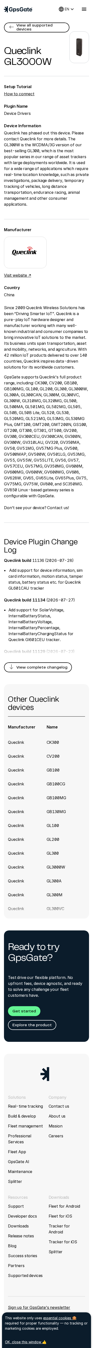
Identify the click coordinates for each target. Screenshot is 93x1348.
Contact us (59, 1106)
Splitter (15, 1181)
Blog (12, 1245)
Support (16, 1206)
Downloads (18, 1225)
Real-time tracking (25, 1106)
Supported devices (25, 1275)
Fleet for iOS (60, 1216)
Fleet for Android (64, 1206)
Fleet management (25, 1125)
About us (57, 1116)
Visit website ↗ (17, 275)
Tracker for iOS (63, 1241)
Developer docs (22, 1216)
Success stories (22, 1255)
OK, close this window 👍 (25, 1342)
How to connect (19, 93)
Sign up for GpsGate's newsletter (39, 1307)
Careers (56, 1135)
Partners (16, 1265)
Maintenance (20, 1171)
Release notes (21, 1235)
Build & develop (22, 1116)
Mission (55, 1125)
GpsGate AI (18, 1161)
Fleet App (17, 1151)
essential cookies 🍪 (59, 1318)
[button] (36, 27)
